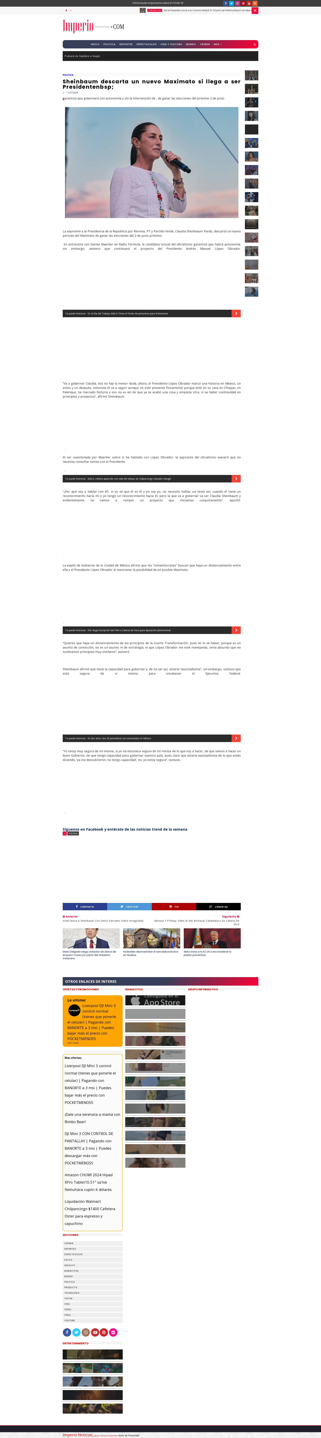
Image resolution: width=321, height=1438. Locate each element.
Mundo (191, 44)
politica (68, 75)
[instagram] (237, 3)
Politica (109, 44)
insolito (69, 1265)
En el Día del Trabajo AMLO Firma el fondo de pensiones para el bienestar (128, 313)
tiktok (68, 1298)
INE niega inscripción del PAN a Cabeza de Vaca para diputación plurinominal (129, 630)
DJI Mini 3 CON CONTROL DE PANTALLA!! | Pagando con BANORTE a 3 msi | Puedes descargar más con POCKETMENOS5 (89, 1148)
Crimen (205, 44)
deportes (70, 1248)
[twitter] (231, 3)
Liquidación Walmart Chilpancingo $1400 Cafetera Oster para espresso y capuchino (90, 1212)
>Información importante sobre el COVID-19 (144, 3)
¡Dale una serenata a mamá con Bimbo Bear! (92, 1118)
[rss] (254, 3)
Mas (216, 44)
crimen (68, 1243)
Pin (177, 906)
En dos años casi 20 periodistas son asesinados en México (119, 738)
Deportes (126, 44)
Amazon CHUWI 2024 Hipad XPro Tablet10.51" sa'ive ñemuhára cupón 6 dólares (89, 1182)
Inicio (95, 44)
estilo (68, 1259)
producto (70, 1287)
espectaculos (113, 10)
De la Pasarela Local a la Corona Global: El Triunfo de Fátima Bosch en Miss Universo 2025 (174, 10)
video (67, 1309)
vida (67, 1304)
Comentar (221, 906)
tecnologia (71, 1292)
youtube (69, 1320)
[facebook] (225, 3)
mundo (68, 1276)
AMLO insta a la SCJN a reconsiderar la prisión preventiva (207, 953)
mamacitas (71, 1270)
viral (67, 1315)
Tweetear (132, 906)
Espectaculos (146, 44)
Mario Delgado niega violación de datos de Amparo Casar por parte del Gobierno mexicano (89, 955)
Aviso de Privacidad (128, 1435)
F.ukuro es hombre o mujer (82, 56)
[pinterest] (243, 3)
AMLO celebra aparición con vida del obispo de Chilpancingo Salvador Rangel (129, 478)
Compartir (87, 906)
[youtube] (249, 3)
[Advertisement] (197, 26)
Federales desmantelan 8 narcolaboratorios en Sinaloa (150, 953)
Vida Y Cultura (171, 44)
